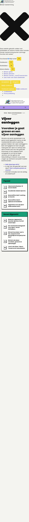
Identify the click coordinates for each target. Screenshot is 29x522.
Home (5, 113)
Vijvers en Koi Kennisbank (14, 113)
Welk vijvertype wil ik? (12, 164)
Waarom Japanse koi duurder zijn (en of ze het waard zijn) (16, 221)
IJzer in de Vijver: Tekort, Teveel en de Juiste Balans (16, 247)
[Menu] (3, 107)
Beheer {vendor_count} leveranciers (15, 75)
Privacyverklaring (9, 93)
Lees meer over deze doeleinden (14, 77)
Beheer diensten (9, 74)
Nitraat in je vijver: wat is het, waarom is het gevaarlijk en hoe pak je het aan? (16, 234)
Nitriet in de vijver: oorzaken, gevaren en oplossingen (15, 241)
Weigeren (16, 82)
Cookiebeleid (8, 91)
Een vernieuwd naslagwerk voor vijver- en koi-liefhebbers (16, 227)
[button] (14, 27)
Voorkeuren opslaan (8, 89)
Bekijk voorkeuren (7, 85)
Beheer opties (8, 72)
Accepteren (5, 82)
